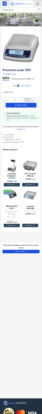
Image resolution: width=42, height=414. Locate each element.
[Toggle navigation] (5, 3)
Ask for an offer (20, 251)
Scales (32, 20)
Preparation (24, 20)
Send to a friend (25, 86)
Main (10, 20)
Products (16, 20)
